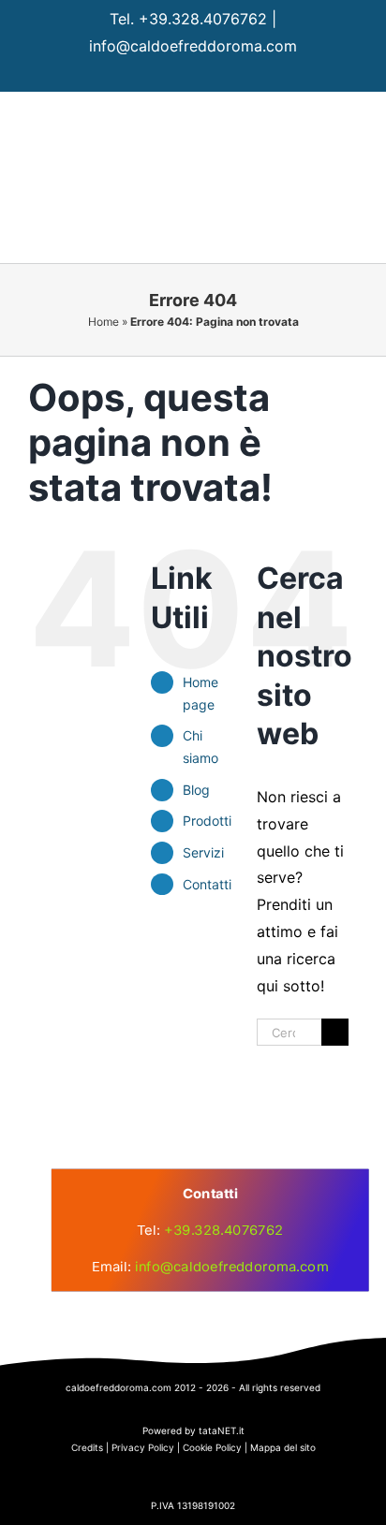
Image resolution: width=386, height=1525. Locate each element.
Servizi (203, 852)
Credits (87, 1447)
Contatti (207, 884)
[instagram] (193, 75)
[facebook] (157, 75)
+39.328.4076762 (203, 18)
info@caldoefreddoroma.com (193, 46)
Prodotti (207, 820)
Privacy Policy (142, 1447)
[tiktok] (230, 75)
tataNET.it (222, 1430)
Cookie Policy (212, 1447)
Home (103, 322)
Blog (196, 790)
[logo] (187, 1072)
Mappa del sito (283, 1447)
